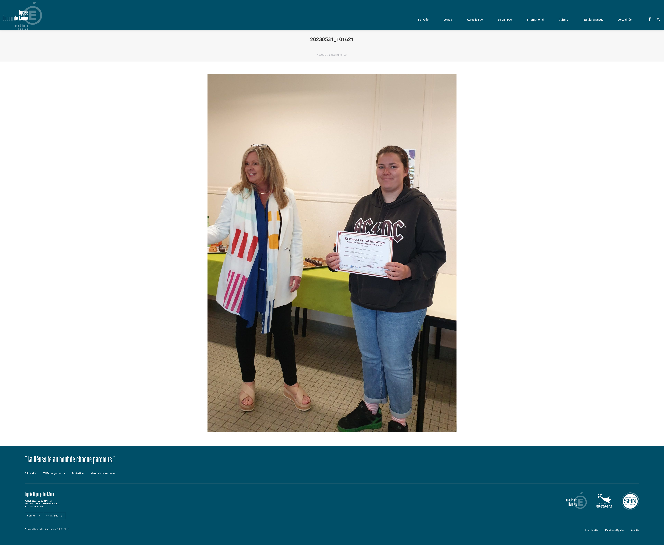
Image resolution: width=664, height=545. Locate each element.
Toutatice (78, 473)
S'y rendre (52, 515)
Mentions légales (614, 530)
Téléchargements (54, 473)
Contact (31, 515)
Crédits (635, 530)
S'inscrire (30, 473)
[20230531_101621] (332, 253)
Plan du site (591, 530)
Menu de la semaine (103, 473)
